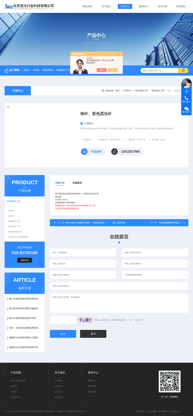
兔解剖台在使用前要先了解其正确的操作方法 (25, 337)
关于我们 (106, 6)
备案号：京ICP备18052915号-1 (71, 411)
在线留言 (77, 182)
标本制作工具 (141, 90)
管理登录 (163, 411)
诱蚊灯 (27, 70)
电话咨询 (186, 102)
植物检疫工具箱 (64, 70)
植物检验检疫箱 (15, 232)
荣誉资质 (59, 386)
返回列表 (121, 223)
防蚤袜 (36, 70)
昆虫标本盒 (16, 397)
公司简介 (59, 381)
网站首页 (87, 6)
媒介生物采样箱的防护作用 (22, 318)
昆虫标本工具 (158, 90)
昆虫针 (11, 216)
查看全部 (25, 260)
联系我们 (181, 6)
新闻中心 (143, 6)
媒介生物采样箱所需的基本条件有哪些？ (25, 298)
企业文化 (59, 392)
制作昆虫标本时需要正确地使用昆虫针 (25, 308)
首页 (117, 90)
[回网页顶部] (186, 92)
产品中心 (125, 6)
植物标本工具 (14, 221)
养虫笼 (14, 392)
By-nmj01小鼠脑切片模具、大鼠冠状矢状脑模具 (88, 223)
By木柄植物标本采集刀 (170, 223)
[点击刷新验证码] (85, 320)
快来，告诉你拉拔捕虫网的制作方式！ (25, 328)
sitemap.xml (175, 411)
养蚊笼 (11, 211)
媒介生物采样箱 (18, 381)
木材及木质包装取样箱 (18, 237)
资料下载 (92, 392)
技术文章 (162, 6)
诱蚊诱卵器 (48, 70)
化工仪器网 (151, 411)
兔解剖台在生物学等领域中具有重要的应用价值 (25, 347)
